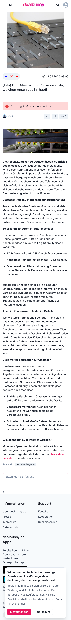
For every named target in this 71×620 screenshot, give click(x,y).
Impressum (43, 611)
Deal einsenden (47, 522)
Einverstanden (19, 611)
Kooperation (45, 516)
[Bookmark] (55, 116)
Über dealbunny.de (14, 511)
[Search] (57, 5)
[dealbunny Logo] (35, 5)
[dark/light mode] (10, 5)
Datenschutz (10, 527)
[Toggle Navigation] (4, 5)
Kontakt (43, 511)
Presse (7, 516)
